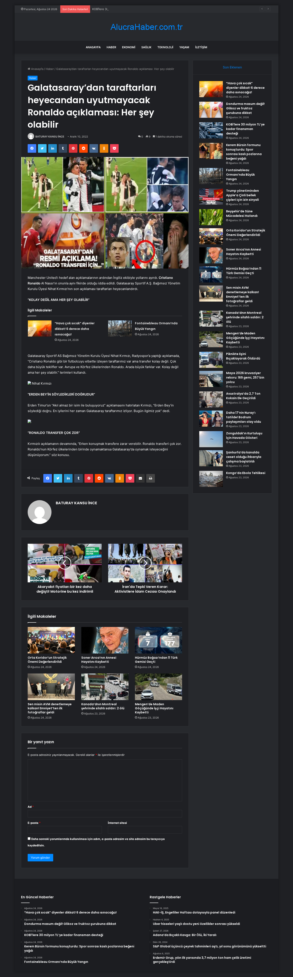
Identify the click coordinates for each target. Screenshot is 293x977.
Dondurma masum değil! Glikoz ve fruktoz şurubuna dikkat (245, 108)
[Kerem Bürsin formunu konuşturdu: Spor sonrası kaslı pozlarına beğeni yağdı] (211, 151)
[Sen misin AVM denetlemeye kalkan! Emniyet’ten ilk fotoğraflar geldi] (51, 686)
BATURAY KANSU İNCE (49, 136)
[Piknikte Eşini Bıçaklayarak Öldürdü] (211, 360)
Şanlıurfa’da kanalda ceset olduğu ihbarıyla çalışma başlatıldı (243, 457)
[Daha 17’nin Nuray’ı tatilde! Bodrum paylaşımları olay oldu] (211, 419)
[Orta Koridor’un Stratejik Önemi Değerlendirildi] (51, 640)
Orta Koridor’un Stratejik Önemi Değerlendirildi (47, 659)
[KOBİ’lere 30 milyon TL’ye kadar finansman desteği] (211, 130)
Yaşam (184, 47)
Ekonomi (128, 47)
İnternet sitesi (117, 822)
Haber (111, 47)
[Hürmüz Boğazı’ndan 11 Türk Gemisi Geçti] (158, 640)
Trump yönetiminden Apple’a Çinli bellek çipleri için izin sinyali (242, 195)
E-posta (34, 822)
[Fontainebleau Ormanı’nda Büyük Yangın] (120, 328)
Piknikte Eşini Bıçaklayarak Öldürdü (243, 356)
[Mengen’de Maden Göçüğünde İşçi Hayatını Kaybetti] (158, 686)
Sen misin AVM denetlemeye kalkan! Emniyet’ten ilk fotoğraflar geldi (50, 708)
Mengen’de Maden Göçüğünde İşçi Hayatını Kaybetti (154, 708)
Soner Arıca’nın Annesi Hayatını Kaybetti (98, 659)
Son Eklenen (232, 67)
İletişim (201, 47)
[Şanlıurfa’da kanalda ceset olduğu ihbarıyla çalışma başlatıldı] (211, 458)
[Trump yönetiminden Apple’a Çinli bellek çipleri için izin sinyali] (211, 197)
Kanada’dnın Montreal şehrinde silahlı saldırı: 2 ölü (102, 706)
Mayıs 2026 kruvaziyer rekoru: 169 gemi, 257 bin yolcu (245, 377)
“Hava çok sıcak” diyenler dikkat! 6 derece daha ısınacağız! (75, 329)
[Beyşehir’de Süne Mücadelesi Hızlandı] (211, 217)
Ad (31, 806)
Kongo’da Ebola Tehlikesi (245, 473)
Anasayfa (93, 47)
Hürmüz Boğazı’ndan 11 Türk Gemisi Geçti (156, 659)
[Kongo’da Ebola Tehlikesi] (211, 479)
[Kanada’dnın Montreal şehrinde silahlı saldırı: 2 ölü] (104, 686)
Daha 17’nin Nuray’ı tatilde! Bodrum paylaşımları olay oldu (243, 417)
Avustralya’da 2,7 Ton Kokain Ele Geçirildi (243, 395)
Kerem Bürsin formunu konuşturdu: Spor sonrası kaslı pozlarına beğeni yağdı (244, 152)
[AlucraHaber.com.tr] (146, 27)
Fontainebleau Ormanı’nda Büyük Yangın (240, 174)
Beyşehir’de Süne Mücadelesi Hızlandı (242, 213)
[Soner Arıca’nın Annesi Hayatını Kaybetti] (104, 640)
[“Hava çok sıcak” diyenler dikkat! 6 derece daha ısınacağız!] (39, 328)
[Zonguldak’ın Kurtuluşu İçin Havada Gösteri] (211, 439)
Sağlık (146, 47)
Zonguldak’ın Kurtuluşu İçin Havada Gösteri (244, 435)
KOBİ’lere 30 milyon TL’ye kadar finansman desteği (125, 9)
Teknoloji (165, 47)
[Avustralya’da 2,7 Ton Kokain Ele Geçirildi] (211, 399)
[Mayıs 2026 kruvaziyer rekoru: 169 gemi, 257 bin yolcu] (211, 379)
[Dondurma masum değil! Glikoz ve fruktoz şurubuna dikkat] (211, 110)
